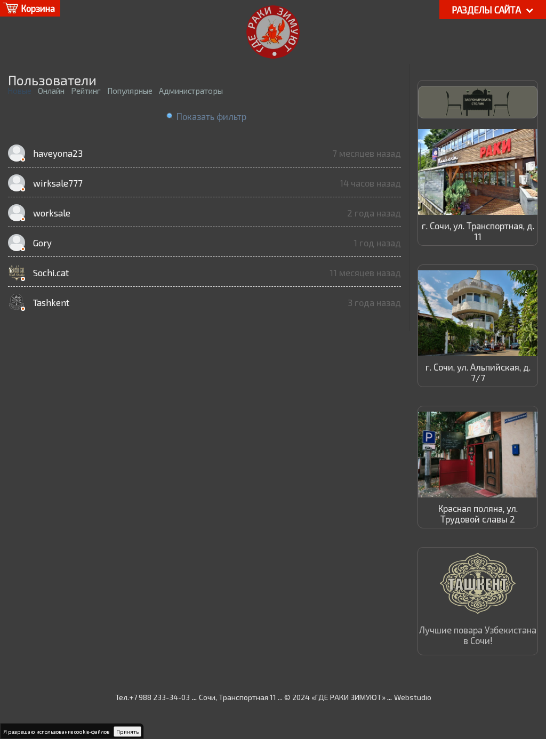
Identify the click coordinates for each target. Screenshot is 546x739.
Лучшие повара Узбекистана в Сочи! (477, 635)
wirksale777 (58, 183)
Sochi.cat (51, 272)
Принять (127, 731)
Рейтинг (86, 90)
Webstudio (412, 697)
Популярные (129, 90)
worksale (51, 212)
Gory (42, 242)
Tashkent (51, 302)
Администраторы (191, 90)
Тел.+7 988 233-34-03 (152, 697)
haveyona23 (58, 153)
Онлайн (51, 90)
